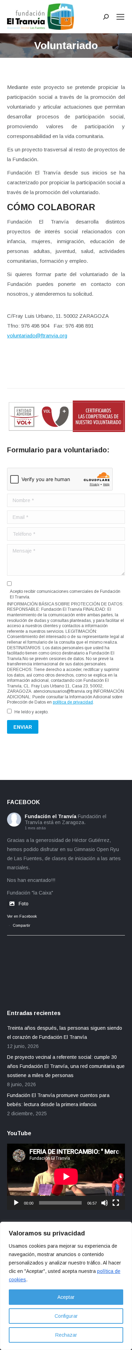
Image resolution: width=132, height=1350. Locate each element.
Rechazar (66, 1335)
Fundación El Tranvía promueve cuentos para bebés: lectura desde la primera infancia (58, 1099)
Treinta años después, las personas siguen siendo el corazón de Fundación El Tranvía (64, 1032)
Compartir (21, 925)
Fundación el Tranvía (50, 816)
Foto (24, 903)
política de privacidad (73, 702)
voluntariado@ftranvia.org (37, 335)
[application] (66, 1176)
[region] (66, 1286)
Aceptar (66, 1297)
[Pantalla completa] (115, 1202)
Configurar (66, 1316)
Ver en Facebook (22, 916)
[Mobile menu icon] (120, 16)
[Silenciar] (104, 1202)
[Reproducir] (16, 1202)
